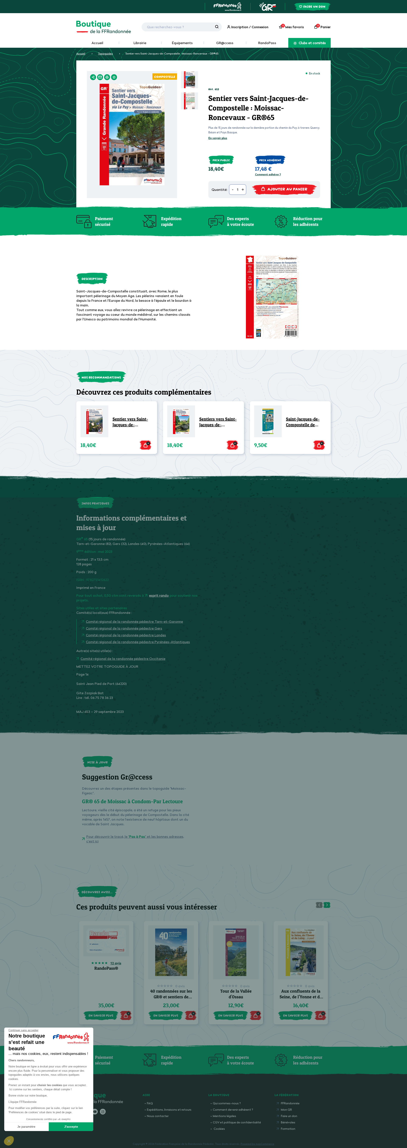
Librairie (140, 43)
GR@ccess (224, 43)
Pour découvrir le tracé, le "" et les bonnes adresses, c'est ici (135, 839)
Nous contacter (158, 1116)
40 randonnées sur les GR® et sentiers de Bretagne (171, 997)
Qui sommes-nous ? (227, 1103)
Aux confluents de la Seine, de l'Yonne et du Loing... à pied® (301, 997)
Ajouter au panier (287, 189)
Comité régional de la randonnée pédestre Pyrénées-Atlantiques (138, 642)
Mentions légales (224, 1116)
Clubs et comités (312, 43)
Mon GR (286, 1109)
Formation (288, 1129)
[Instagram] (103, 1112)
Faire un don (289, 1116)
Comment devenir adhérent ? (233, 1109)
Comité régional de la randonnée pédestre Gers (124, 628)
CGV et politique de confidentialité (237, 1122)
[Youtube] (95, 1112)
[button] (9, 1141)
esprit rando (159, 595)
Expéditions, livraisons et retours (169, 1109)
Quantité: (219, 189)
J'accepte (71, 1126)
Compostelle (164, 76)
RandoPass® (106, 968)
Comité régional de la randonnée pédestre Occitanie (123, 658)
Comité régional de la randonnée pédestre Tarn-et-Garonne (134, 621)
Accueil (97, 43)
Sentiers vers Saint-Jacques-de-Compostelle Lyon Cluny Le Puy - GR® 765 (218, 422)
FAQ (150, 1103)
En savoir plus (217, 138)
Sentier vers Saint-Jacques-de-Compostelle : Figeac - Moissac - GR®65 (132, 422)
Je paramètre (26, 1126)
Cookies (219, 1129)
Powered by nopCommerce (257, 1144)
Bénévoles (288, 1122)
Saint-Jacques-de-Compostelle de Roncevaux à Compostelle (302, 422)
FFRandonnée (290, 1103)
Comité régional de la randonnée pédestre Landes (126, 635)
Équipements (182, 43)
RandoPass (267, 43)
